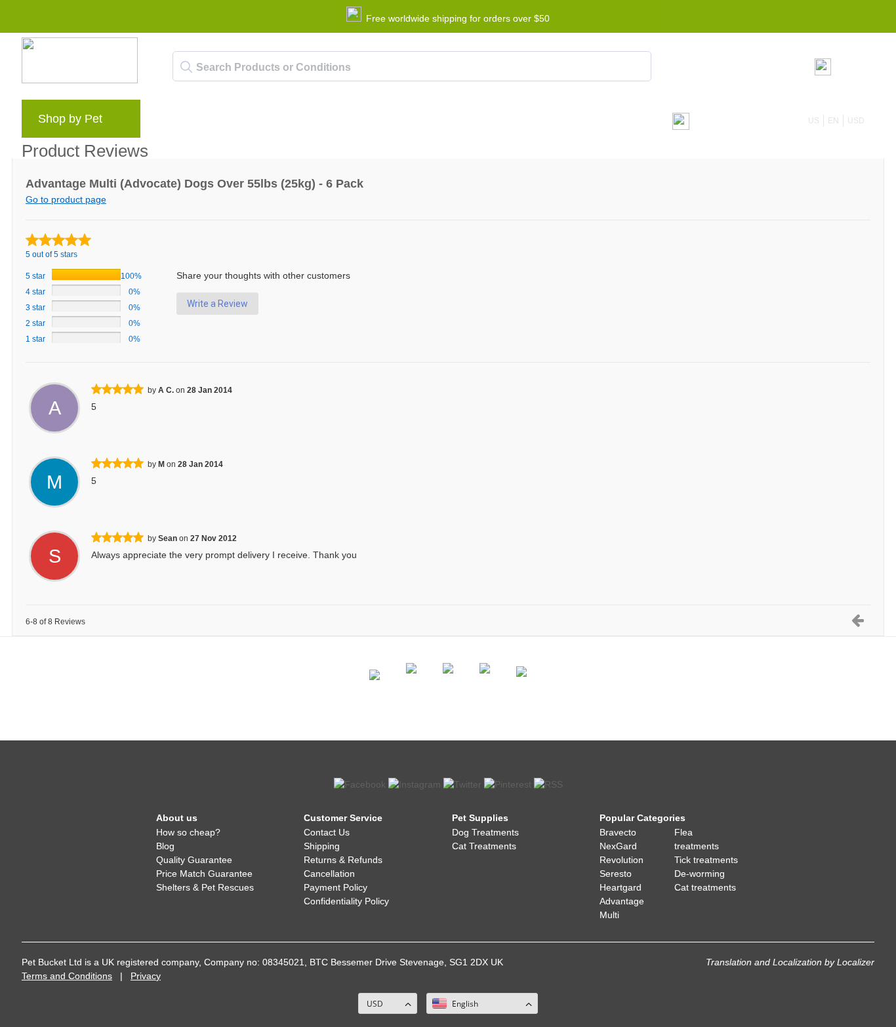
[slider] (58, 239)
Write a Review (217, 303)
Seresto (616, 873)
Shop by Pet (70, 118)
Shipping (322, 846)
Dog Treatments (485, 832)
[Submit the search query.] (186, 66)
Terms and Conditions (67, 976)
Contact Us (327, 832)
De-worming (699, 873)
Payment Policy (335, 887)
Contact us (418, 122)
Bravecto (618, 832)
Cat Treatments (484, 846)
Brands (178, 122)
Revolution (621, 860)
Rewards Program (294, 122)
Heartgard (620, 887)
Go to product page (66, 199)
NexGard (618, 846)
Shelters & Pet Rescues (205, 887)
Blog (225, 122)
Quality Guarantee (194, 860)
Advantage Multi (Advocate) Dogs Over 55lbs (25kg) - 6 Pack (194, 183)
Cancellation (329, 873)
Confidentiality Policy (346, 901)
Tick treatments (706, 860)
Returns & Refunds (343, 860)
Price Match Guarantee (204, 873)
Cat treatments (705, 887)
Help (363, 122)
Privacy (146, 976)
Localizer (855, 962)
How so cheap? (188, 832)
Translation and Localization (764, 962)
